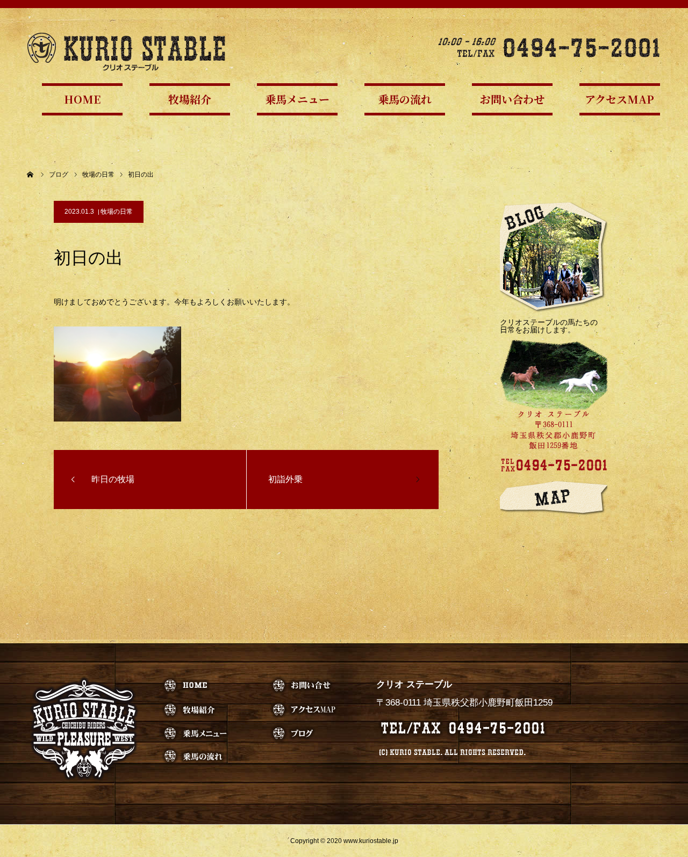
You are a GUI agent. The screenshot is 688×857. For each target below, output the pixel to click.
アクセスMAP (619, 99)
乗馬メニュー (297, 99)
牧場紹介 (189, 99)
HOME (82, 99)
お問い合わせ (512, 99)
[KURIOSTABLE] (126, 51)
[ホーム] (30, 174)
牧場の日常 (117, 211)
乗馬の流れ (405, 99)
